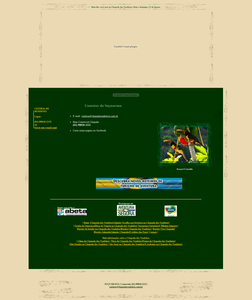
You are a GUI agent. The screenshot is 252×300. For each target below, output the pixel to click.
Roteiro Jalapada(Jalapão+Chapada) (112, 232)
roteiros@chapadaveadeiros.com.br (100, 116)
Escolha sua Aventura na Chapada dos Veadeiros (145, 222)
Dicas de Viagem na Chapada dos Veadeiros (116, 226)
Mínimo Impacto (169, 226)
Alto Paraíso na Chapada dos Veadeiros (89, 244)
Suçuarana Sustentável (149, 226)
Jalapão (117, 222)
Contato (153, 232)
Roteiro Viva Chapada (163, 229)
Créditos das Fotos (139, 232)
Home (86, 222)
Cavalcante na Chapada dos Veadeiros (163, 244)
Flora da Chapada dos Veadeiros (126, 241)
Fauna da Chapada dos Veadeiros (159, 241)
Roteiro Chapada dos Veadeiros (136, 229)
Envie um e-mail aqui (45, 127)
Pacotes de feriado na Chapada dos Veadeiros (98, 229)
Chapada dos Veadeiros (102, 222)
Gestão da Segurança (85, 226)
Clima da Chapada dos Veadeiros (94, 241)
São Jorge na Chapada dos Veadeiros (127, 244)
